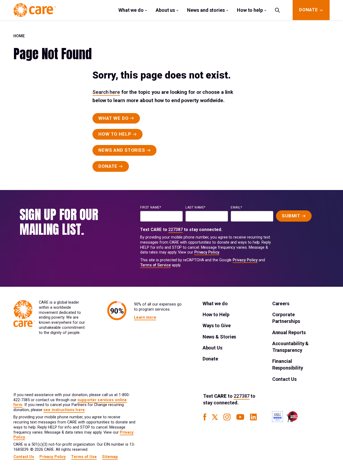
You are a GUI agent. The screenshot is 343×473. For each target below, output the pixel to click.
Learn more (145, 317)
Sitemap (110, 457)
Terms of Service (155, 265)
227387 (175, 229)
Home (19, 36)
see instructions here (64, 410)
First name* (150, 207)
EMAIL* (236, 207)
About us (165, 10)
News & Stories (219, 337)
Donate (210, 359)
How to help (250, 10)
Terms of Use (84, 457)
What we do (131, 10)
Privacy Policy (206, 252)
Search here (106, 92)
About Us (212, 348)
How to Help (216, 314)
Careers (280, 303)
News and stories (206, 10)
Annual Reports (289, 332)
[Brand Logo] (34, 10)
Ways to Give (217, 325)
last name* (195, 207)
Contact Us (284, 379)
